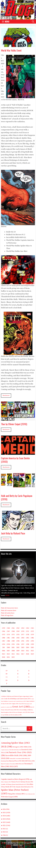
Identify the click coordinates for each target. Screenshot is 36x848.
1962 (17, 628)
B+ (7, 674)
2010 (22, 651)
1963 (22, 628)
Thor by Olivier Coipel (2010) (14, 424)
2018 (27, 654)
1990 (17, 641)
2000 (8, 647)
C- (29, 677)
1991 (22, 641)
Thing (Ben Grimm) (16, 794)
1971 (27, 631)
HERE (7, 595)
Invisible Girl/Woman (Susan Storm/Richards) (13, 784)
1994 (3, 644)
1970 (22, 631)
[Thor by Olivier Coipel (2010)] (18, 419)
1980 (3, 638)
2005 (32, 647)
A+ (7, 671)
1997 (22, 644)
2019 (32, 654)
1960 (8, 628)
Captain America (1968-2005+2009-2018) (11, 750)
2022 (13, 657)
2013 (3, 654)
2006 (3, 651)
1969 (17, 631)
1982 (13, 638)
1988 (8, 641)
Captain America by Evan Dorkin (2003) (15, 459)
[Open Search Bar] (33, 21)
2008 (13, 651)
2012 (32, 651)
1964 (27, 628)
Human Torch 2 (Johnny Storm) (22, 782)
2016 (17, 654)
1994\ (8, 644)
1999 (32, 644)
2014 (8, 654)
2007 (8, 651)
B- (29, 674)
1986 (32, 638)
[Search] (29, 728)
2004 (27, 647)
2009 (17, 651)
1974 (8, 635)
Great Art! (21, 706)
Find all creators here (8, 610)
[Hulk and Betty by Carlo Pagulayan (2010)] (18, 491)
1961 (13, 628)
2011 (27, 651)
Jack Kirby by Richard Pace (13, 533)
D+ (7, 680)
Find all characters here (9, 608)
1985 (27, 638)
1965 (32, 628)
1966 (3, 631)
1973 (3, 635)
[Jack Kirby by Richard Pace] (18, 528)
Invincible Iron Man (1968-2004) (20, 758)
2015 (13, 654)
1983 (17, 638)
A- (29, 671)
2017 (22, 654)
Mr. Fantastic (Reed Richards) (23, 787)
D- (29, 680)
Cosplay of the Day (18, 703)
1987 (3, 641)
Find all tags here (7, 615)
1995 (13, 644)
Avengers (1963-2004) (21, 747)
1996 (17, 644)
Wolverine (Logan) (9, 797)
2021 (8, 657)
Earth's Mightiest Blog (13, 843)
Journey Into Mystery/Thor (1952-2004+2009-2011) (18, 761)
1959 (3, 628)
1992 (27, 641)
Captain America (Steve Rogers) (15, 779)
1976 (17, 635)
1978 (27, 635)
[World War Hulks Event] (18, 45)
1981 (8, 638)
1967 (8, 631)
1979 (32, 635)
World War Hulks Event (11, 50)
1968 (13, 631)
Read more (6, 395)
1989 (13, 641)
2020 (3, 657)
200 (3, 647)
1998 (27, 644)
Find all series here (7, 613)
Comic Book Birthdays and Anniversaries (17, 699)
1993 (32, 641)
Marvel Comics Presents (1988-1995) (12, 764)
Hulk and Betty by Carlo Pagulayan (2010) (16, 497)
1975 (13, 635)
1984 (22, 638)
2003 (22, 647)
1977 (22, 635)
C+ (7, 677)
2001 (13, 647)
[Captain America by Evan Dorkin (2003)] (18, 453)
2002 (17, 647)
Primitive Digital (18, 845)
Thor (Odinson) (30, 794)
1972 (32, 631)
